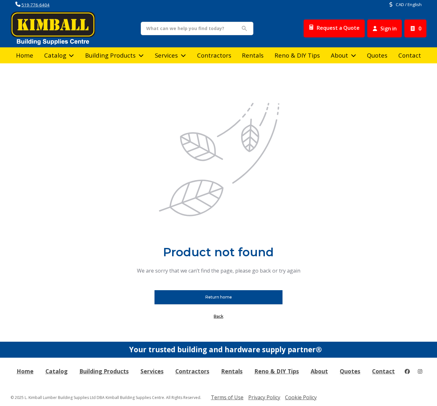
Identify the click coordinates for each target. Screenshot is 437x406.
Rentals (253, 55)
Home (24, 55)
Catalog (56, 371)
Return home (218, 297)
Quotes (377, 55)
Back (218, 316)
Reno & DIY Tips (297, 55)
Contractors (214, 55)
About (339, 55)
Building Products (110, 55)
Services (166, 55)
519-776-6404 (35, 5)
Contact (409, 55)
